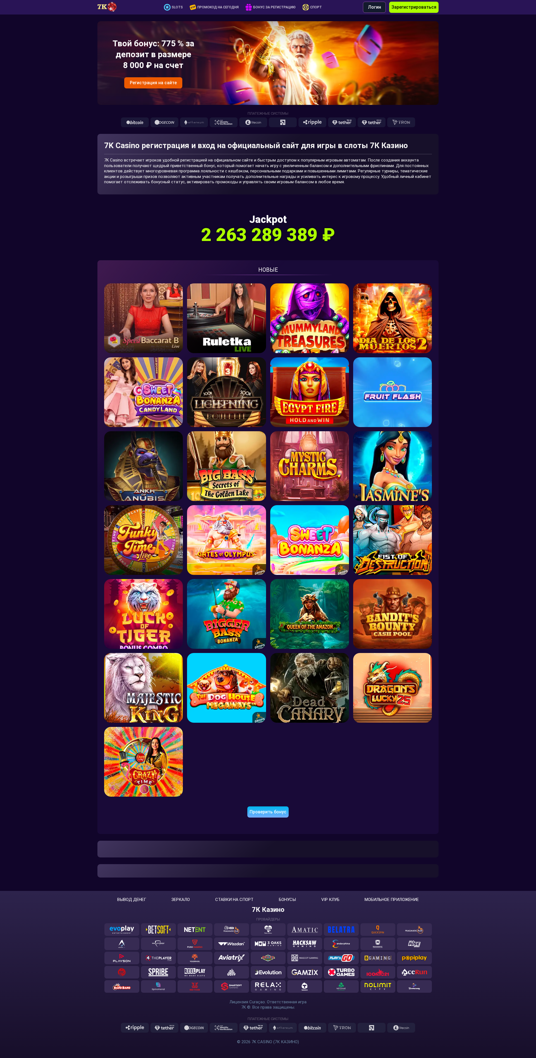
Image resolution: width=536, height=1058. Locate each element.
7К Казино (268, 909)
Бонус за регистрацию (274, 7)
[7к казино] (110, 7)
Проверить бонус (268, 811)
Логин (374, 7)
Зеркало (180, 900)
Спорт (316, 7)
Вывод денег (131, 900)
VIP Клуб (330, 900)
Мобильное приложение (392, 900)
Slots (177, 7)
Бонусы (287, 900)
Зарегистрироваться (413, 7)
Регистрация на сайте (153, 82)
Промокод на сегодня (218, 7)
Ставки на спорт (234, 900)
